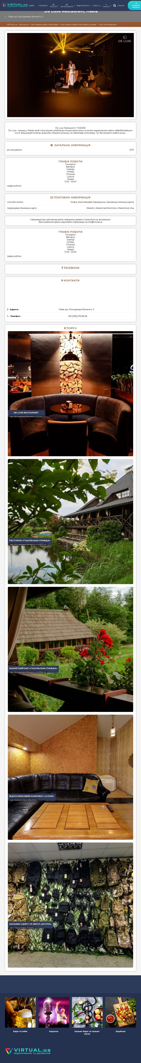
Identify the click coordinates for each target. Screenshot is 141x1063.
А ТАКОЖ (106, 5)
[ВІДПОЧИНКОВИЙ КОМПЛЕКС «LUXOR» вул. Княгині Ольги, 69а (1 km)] (70, 776)
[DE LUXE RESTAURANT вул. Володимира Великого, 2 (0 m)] (70, 393)
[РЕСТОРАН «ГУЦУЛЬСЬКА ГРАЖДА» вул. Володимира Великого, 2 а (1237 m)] (70, 521)
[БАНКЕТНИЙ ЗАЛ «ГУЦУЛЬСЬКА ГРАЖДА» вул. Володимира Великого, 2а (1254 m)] (70, 649)
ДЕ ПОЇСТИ (53, 5)
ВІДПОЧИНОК (83, 6)
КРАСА (96, 6)
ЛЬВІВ (31, 6)
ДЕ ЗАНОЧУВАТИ (67, 5)
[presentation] (70, 1036)
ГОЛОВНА (43, 6)
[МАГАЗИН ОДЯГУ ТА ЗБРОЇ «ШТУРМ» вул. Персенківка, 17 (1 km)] (70, 904)
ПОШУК (121, 6)
